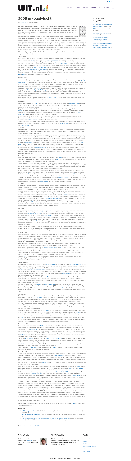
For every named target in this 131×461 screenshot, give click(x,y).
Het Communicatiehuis (52, 60)
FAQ (100, 8)
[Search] (112, 8)
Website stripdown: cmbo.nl (101, 28)
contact (106, 8)
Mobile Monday (50, 264)
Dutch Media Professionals (52, 198)
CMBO (35, 103)
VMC (69, 286)
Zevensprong (64, 123)
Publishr (70, 368)
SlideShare (39, 221)
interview (38, 284)
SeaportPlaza (52, 97)
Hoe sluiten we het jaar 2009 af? (31, 414)
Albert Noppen (29, 338)
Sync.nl (78, 366)
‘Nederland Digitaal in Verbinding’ (36, 90)
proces (78, 8)
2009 (36, 425)
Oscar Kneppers (60, 355)
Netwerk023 (28, 142)
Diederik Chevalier (49, 210)
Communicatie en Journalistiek (38, 69)
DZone (39, 88)
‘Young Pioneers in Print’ (34, 213)
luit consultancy (42, 425)
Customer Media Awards (50, 247)
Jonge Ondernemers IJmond (37, 269)
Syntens (22, 334)
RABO (24, 256)
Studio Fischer (63, 63)
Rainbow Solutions (73, 174)
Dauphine (38, 147)
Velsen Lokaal (66, 273)
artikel (73, 403)
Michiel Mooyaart (74, 103)
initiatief (42, 212)
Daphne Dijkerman (49, 284)
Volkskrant (54, 347)
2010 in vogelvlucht (28, 411)
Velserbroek (76, 375)
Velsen (20, 110)
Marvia (32, 60)
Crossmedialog (44, 181)
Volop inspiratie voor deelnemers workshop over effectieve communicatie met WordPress (102, 45)
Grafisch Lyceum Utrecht (41, 67)
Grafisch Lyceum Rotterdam (54, 338)
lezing (22, 269)
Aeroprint (30, 174)
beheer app (86, 449)
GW (34, 88)
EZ (19, 74)
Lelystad (65, 194)
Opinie (26, 425)
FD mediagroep (51, 277)
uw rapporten (87, 451)
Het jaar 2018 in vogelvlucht (101, 33)
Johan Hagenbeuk (75, 264)
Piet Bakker (46, 310)
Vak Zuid (43, 147)
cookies (85, 441)
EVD (23, 74)
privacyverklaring (88, 438)
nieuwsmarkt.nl (38, 297)
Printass (23, 344)
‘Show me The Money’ (36, 373)
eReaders (45, 362)
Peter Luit (29, 440)
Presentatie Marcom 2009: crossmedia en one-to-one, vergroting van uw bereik (46, 418)
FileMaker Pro (34, 329)
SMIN (61, 247)
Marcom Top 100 (58, 287)
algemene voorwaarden (89, 446)
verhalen (70, 8)
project (85, 8)
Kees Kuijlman (33, 119)
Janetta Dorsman (48, 215)
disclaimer (86, 444)
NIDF (41, 325)
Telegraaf (78, 312)
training (94, 8)
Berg (54, 62)
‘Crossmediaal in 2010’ (62, 371)
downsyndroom (25, 125)
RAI (57, 159)
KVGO (32, 202)
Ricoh (60, 157)
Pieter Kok (33, 347)
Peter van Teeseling (63, 177)
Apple (45, 196)
